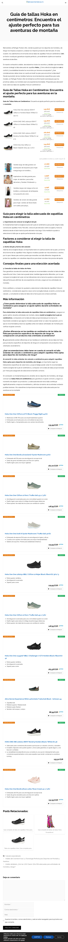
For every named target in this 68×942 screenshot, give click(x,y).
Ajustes (59, 937)
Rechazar (48, 937)
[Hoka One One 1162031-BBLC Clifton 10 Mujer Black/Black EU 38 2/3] (34, 565)
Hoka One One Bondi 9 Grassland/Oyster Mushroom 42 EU (27, 455)
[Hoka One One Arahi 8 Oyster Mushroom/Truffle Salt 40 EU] (34, 525)
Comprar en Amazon (56, 428)
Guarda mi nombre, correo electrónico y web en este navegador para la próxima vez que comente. (33, 920)
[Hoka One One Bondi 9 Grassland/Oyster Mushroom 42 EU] (34, 445)
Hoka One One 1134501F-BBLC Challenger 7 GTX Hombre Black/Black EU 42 (33, 657)
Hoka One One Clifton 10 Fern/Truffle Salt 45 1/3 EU (25, 615)
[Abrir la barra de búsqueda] (2, 2)
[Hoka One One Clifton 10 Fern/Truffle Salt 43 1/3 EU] (34, 485)
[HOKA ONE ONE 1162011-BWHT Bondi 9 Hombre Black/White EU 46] (34, 732)
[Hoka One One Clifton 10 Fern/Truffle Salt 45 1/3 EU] (34, 605)
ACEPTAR (37, 937)
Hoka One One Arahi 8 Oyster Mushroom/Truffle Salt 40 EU (28, 534)
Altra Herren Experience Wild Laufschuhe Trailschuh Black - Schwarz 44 (33, 699)
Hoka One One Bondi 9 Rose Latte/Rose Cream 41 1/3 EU (27, 789)
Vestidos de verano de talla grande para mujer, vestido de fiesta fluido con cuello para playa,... (25, 202)
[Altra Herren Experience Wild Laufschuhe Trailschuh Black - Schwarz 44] (34, 689)
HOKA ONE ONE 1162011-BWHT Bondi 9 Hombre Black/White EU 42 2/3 (25, 136)
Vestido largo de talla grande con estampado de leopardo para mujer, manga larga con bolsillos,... (25, 167)
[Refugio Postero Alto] (34, 2)
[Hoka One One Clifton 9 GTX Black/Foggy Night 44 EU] (34, 404)
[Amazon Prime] (60, 425)
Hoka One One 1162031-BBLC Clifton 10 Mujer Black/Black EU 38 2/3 (32, 574)
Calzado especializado (13, 856)
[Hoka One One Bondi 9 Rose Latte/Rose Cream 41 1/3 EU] (34, 779)
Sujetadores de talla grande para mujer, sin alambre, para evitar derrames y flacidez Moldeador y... (25, 179)
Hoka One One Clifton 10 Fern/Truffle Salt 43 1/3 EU (25, 495)
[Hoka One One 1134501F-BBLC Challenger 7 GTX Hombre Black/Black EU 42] (34, 646)
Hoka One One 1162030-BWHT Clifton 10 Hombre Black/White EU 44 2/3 (25, 113)
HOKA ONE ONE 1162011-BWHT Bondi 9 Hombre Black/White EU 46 (31, 742)
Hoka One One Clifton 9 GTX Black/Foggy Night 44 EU (26, 414)
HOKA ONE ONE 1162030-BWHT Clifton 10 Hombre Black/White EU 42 (25, 124)
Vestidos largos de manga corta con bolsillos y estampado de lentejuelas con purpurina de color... (25, 191)
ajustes (23, 940)
